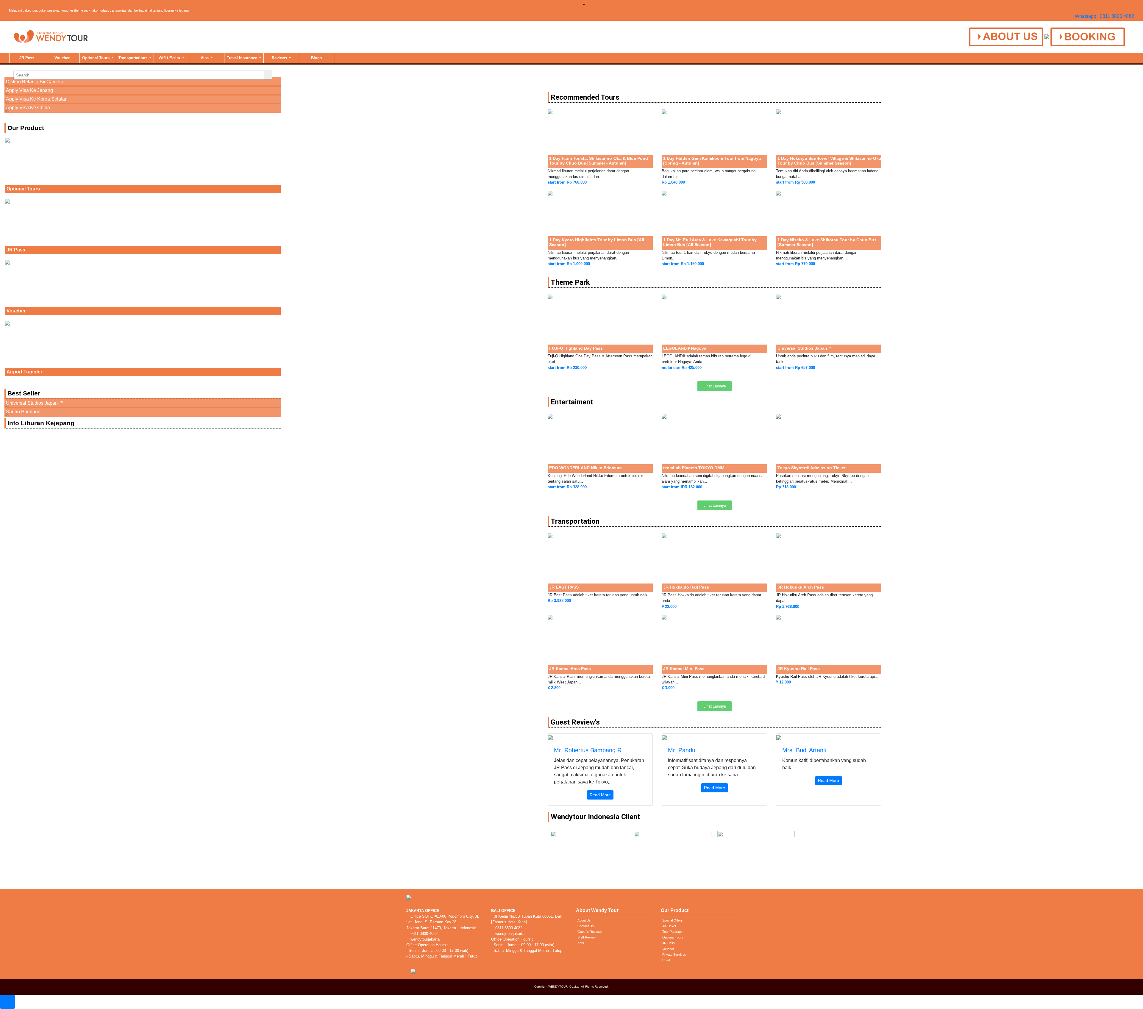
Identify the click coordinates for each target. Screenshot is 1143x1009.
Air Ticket (669, 926)
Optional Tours (96, 58)
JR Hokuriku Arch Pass (800, 587)
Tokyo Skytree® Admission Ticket (811, 467)
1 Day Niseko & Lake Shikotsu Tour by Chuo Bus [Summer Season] (827, 242)
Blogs (316, 58)
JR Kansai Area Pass (570, 668)
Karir (580, 943)
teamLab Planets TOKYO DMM (693, 467)
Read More (600, 794)
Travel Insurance (242, 58)
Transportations (133, 58)
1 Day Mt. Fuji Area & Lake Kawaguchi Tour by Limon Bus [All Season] (710, 242)
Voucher (62, 58)
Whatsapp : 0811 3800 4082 (1104, 16)
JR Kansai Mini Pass (684, 668)
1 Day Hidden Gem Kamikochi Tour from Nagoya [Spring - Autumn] (712, 160)
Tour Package (672, 931)
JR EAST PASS (564, 587)
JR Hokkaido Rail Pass (686, 587)
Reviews (280, 58)
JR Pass (26, 58)
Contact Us (585, 926)
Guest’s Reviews (589, 931)
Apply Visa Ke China (28, 107)
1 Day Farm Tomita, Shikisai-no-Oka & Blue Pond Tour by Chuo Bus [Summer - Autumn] (598, 160)
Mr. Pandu (681, 750)
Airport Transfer (24, 371)
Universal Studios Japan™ (804, 348)
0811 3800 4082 (423, 933)
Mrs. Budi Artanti (804, 750)
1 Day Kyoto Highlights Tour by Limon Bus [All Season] (596, 242)
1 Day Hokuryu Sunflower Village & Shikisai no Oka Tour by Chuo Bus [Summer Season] (829, 160)
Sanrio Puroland (23, 411)
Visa (205, 58)
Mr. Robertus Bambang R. (588, 750)
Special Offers (672, 920)
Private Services (674, 954)
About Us (584, 920)
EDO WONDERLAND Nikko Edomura (585, 467)
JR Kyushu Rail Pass (798, 668)
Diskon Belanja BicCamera (34, 81)
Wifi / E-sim (170, 58)
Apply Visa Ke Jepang (29, 90)
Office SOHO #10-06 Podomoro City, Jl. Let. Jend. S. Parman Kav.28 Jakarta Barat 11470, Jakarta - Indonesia (442, 922)
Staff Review (586, 937)
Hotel (666, 960)
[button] (714, 386)
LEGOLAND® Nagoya (684, 348)
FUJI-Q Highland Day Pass (576, 348)
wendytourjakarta (424, 939)
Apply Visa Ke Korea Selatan (37, 98)
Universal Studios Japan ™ (35, 403)
